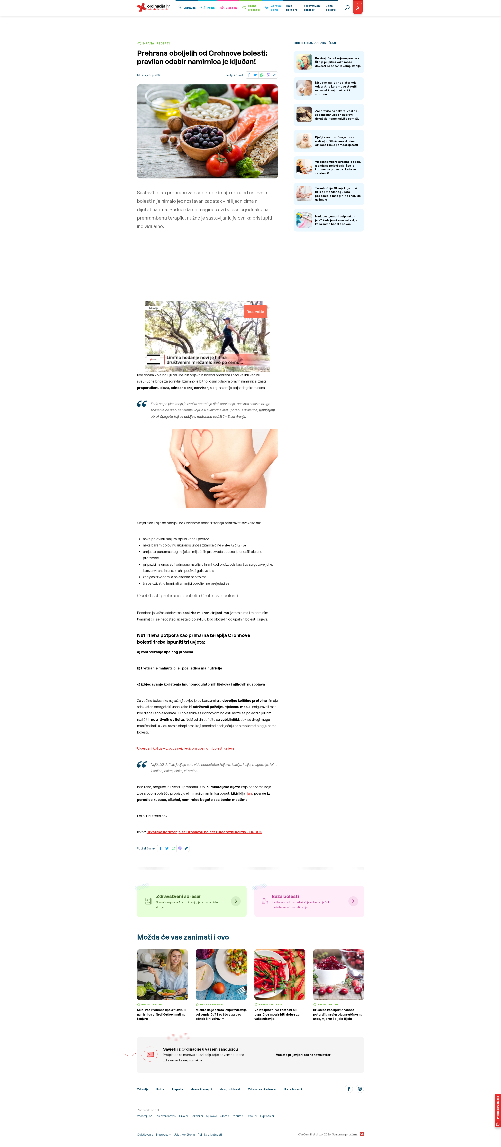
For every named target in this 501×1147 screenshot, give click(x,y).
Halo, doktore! (230, 1089)
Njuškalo (211, 1116)
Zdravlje (190, 7)
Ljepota (231, 7)
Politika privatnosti (210, 1134)
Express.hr (267, 1116)
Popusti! (237, 1116)
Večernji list (144, 1116)
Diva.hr (183, 1116)
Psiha (211, 7)
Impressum (163, 1134)
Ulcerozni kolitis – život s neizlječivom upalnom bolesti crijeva (185, 748)
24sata (224, 1116)
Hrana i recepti (201, 1089)
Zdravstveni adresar (262, 1089)
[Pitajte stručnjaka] (498, 1110)
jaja (249, 793)
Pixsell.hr (251, 1116)
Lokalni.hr (197, 1116)
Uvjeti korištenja (184, 1134)
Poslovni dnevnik (165, 1116)
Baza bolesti (293, 1089)
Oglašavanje (145, 1134)
